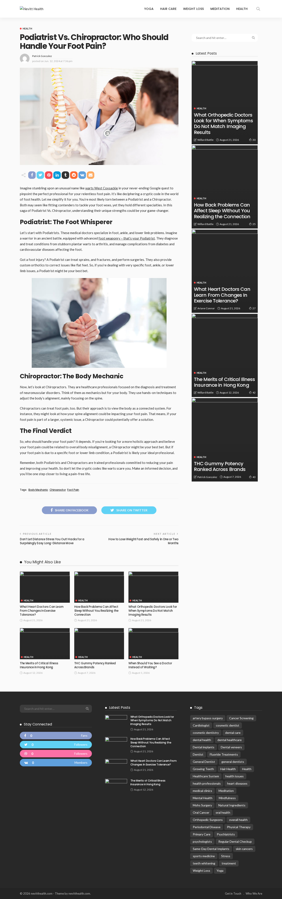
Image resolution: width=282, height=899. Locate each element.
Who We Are (254, 893)
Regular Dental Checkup (235, 841)
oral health (223, 812)
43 (254, 477)
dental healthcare (229, 740)
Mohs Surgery (202, 805)
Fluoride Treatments (224, 754)
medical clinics (202, 791)
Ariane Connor (206, 308)
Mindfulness (227, 798)
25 (254, 224)
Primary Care (201, 834)
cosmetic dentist (227, 725)
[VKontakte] (56, 762)
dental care (233, 732)
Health (242, 9)
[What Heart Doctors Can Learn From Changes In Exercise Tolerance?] (45, 587)
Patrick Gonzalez (42, 56)
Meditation (220, 9)
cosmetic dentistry (206, 732)
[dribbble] (56, 753)
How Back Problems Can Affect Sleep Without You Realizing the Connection (96, 611)
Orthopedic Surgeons (208, 820)
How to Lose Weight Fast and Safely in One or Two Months (143, 541)
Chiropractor (58, 490)
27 (254, 308)
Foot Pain (73, 490)
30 (254, 139)
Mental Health (202, 798)
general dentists (232, 762)
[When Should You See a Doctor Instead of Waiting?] (153, 643)
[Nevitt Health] (31, 9)
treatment (229, 863)
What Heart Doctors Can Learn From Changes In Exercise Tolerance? (41, 611)
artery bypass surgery (208, 718)
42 (254, 392)
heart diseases (237, 783)
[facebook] (56, 735)
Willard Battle (205, 139)
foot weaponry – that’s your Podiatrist (126, 238)
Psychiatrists (226, 834)
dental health (202, 740)
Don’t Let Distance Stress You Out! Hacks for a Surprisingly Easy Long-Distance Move (52, 541)
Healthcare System (206, 776)
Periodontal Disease (207, 827)
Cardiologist (201, 725)
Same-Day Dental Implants (211, 849)
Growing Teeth (203, 769)
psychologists (202, 841)
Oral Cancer (201, 812)
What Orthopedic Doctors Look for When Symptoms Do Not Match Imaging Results (152, 611)
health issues (234, 776)
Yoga (149, 9)
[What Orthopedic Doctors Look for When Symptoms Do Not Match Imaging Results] (153, 587)
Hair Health (228, 769)
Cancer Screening (241, 718)
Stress (225, 856)
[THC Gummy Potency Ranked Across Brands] (99, 643)
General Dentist (204, 762)
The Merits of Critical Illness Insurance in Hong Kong (39, 665)
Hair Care (168, 9)
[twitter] (56, 744)
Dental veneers (231, 747)
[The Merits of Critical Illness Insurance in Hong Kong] (45, 643)
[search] (258, 9)
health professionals (207, 783)
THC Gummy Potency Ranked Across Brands (95, 665)
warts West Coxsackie (101, 188)
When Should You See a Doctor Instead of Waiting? (150, 665)
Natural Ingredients (231, 805)
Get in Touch (233, 893)
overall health (238, 820)
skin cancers (244, 849)
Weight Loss (193, 9)
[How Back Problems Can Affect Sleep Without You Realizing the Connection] (99, 587)
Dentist (198, 754)
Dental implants (203, 747)
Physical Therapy (238, 827)
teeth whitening (204, 863)
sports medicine (204, 856)
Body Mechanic (38, 490)
